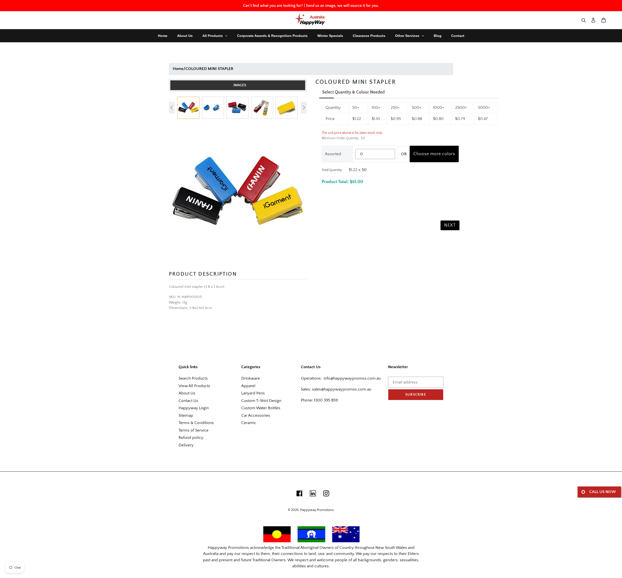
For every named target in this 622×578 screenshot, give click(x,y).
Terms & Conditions (196, 423)
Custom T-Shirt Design (261, 401)
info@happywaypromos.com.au (352, 378)
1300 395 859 (325, 400)
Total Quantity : (332, 170)
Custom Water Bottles (260, 408)
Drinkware (250, 378)
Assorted (333, 154)
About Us (187, 393)
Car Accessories (255, 415)
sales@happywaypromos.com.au (341, 389)
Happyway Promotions (317, 510)
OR (404, 154)
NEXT (450, 225)
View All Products (194, 386)
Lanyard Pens (253, 393)
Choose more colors (434, 154)
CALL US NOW (602, 492)
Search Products (193, 378)
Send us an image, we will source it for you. (342, 5)
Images (239, 85)
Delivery (186, 445)
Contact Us (188, 401)
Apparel (248, 386)
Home (178, 69)
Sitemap (186, 415)
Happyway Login (194, 408)
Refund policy (191, 437)
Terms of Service (193, 430)
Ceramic (248, 423)
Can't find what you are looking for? (273, 5)
